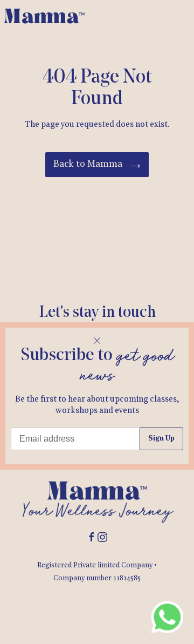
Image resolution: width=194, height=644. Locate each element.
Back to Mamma (88, 164)
